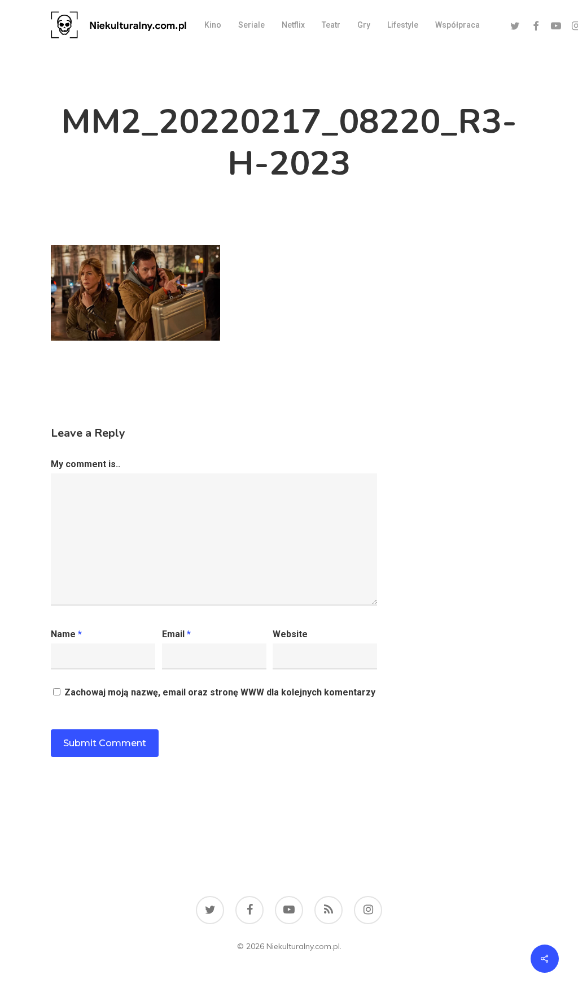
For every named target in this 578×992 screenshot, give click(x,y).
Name (66, 634)
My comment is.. (85, 464)
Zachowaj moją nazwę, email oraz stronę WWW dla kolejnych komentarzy (219, 692)
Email (176, 634)
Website (290, 634)
